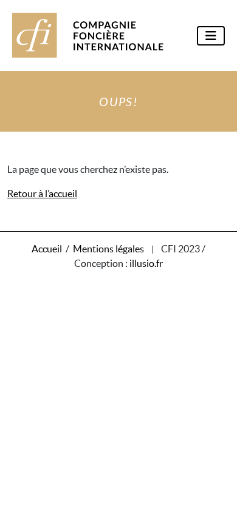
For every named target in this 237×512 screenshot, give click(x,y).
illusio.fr (146, 263)
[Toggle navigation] (211, 35)
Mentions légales (108, 248)
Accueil (47, 248)
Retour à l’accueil (42, 193)
